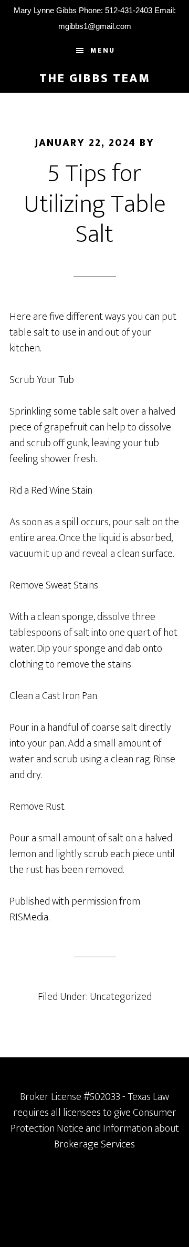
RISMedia (28, 917)
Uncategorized (121, 997)
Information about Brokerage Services (116, 1136)
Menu (102, 50)
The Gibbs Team (94, 78)
